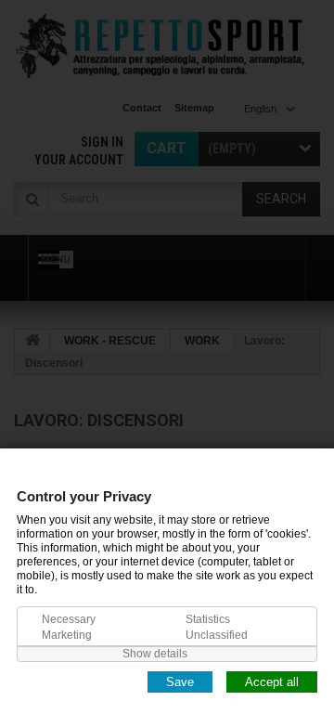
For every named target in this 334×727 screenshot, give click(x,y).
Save (180, 681)
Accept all (272, 681)
